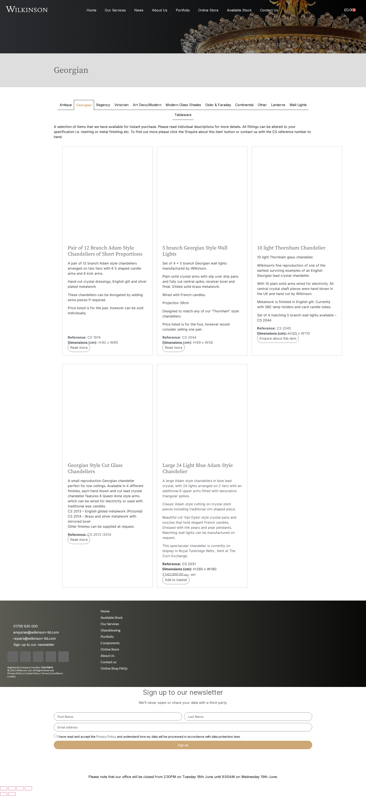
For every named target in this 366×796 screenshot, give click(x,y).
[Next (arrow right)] (11, 794)
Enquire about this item (277, 338)
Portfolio (183, 10)
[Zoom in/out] (3, 788)
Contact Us (269, 10)
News (138, 10)
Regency (103, 105)
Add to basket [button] (176, 580)
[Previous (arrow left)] (3, 794)
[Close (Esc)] (28, 788)
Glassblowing (110, 630)
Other (262, 105)
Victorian (121, 105)
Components (110, 643)
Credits (11, 676)
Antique (66, 105)
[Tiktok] (38, 656)
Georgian (84, 105)
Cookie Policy (32, 673)
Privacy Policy (15, 673)
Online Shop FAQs (114, 668)
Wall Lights (298, 105)
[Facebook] (12, 656)
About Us (159, 10)
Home (91, 10)
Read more (79, 347)
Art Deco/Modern (147, 105)
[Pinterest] (51, 656)
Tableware (183, 115)
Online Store (208, 10)
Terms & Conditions (52, 673)
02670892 (47, 667)
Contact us (108, 662)
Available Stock (239, 10)
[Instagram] (25, 656)
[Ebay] (63, 656)
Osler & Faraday (218, 105)
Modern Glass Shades (183, 105)
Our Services (115, 10)
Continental (244, 105)
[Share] (20, 788)
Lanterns (278, 105)
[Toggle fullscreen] (11, 788)
